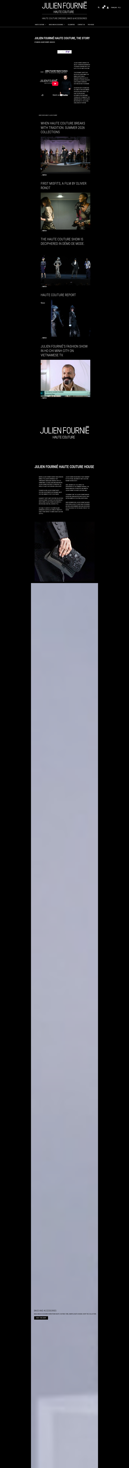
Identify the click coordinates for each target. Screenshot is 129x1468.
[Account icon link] (108, 7)
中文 (119, 7)
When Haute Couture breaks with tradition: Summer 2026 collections (63, 127)
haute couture (85, 68)
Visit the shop (41, 1318)
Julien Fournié (78, 62)
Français (114, 7)
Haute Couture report (58, 295)
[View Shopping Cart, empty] (103, 7)
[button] (99, 7)
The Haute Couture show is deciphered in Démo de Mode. (63, 241)
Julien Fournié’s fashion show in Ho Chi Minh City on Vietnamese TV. (64, 350)
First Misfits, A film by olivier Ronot (63, 185)
